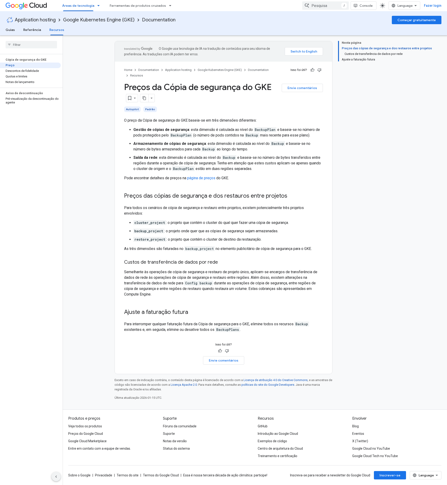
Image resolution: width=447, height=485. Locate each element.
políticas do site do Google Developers (267, 384)
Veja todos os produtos (85, 426)
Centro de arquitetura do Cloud (280, 448)
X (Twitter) (360, 441)
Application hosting (35, 20)
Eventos (358, 433)
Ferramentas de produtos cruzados (138, 5)
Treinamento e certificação (277, 456)
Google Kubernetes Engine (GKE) (99, 20)
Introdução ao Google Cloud (278, 433)
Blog (355, 426)
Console (366, 5)
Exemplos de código (272, 441)
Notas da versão (175, 441)
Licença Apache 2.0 (184, 384)
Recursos (56, 30)
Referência (32, 30)
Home (128, 70)
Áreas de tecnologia (78, 5)
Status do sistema (176, 448)
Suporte (169, 433)
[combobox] (325, 5)
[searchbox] (31, 44)
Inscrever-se (389, 475)
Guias (10, 30)
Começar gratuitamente (416, 20)
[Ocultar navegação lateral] (56, 476)
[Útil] (312, 69)
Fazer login (432, 5)
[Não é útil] (319, 69)
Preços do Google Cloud (85, 433)
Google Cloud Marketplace (87, 441)
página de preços (201, 178)
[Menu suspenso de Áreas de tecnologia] (99, 5)
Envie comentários (302, 88)
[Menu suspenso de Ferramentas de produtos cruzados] (171, 5)
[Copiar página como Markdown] (144, 98)
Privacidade (103, 475)
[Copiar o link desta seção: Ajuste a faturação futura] (192, 312)
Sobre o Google (79, 475)
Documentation (159, 20)
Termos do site (128, 475)
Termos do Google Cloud (161, 475)
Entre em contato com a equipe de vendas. (99, 448)
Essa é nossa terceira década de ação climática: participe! (225, 475)
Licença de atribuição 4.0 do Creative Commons (276, 380)
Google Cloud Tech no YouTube (375, 456)
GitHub (263, 426)
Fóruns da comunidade (179, 426)
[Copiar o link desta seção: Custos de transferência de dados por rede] (222, 262)
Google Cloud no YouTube (371, 448)
